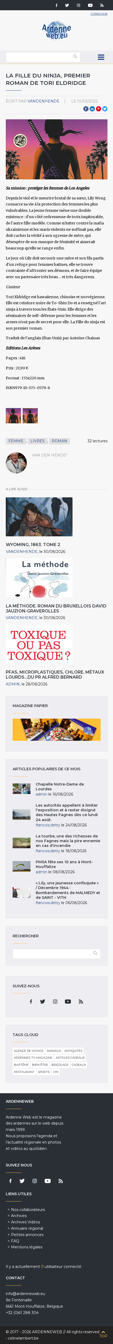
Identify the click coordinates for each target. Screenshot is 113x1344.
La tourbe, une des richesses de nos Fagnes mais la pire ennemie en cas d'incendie (68, 841)
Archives (19, 1215)
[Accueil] (56, 39)
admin (13, 684)
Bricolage (60, 1065)
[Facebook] (56, 6)
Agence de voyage (28, 1051)
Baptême (21, 1065)
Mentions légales (26, 1247)
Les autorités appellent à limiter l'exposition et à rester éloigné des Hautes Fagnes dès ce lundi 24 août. (67, 812)
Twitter (104, 108)
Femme (15, 441)
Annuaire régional (27, 1228)
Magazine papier (57, 730)
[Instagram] (78, 6)
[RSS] (102, 6)
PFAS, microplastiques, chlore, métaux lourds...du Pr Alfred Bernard (55, 675)
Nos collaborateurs (28, 1209)
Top (103, 1336)
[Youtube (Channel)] (90, 6)
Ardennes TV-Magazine (33, 1057)
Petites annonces (27, 1234)
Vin (55, 1072)
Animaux (54, 1051)
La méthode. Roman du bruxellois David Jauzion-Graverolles (56, 609)
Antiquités (73, 1051)
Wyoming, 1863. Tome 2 (33, 544)
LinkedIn (92, 108)
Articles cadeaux (70, 1057)
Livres (37, 441)
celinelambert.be (23, 1338)
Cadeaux (79, 1065)
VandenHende (43, 101)
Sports (44, 1072)
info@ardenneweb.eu (25, 1293)
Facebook (86, 108)
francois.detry (48, 825)
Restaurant (24, 1072)
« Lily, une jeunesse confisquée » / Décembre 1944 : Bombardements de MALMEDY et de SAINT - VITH (68, 890)
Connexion (99, 14)
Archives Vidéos (25, 1222)
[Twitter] (67, 6)
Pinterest (98, 108)
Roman (59, 441)
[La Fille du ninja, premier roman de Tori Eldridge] (13, 415)
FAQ (15, 1241)
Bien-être (40, 1065)
